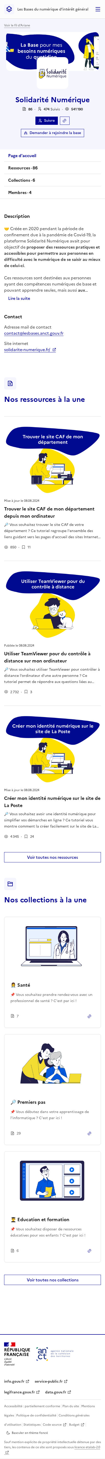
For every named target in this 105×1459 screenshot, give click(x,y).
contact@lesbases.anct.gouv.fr (33, 333)
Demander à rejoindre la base (55, 133)
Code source (52, 1424)
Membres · (20, 194)
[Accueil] (54, 1354)
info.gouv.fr (14, 1381)
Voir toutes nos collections (52, 1280)
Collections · (21, 181)
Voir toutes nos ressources (52, 857)
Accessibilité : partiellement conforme (32, 1406)
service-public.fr (49, 1381)
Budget (74, 1424)
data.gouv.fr (55, 1392)
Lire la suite (19, 298)
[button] (52, 109)
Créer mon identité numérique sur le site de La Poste (52, 802)
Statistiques (32, 1424)
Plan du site (70, 1406)
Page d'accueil (22, 155)
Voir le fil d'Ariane (17, 25)
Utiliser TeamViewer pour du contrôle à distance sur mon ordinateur (47, 657)
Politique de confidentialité (36, 1415)
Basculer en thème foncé (30, 1433)
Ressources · (23, 169)
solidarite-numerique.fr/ (30, 349)
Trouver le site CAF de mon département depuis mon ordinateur (49, 512)
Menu (98, 9)
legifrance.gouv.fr (19, 1392)
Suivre (49, 120)
